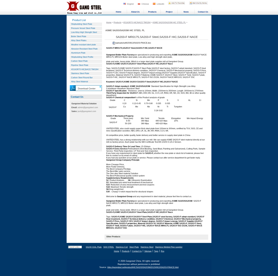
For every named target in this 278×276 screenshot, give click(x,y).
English (130, 4)
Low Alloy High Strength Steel (84, 32)
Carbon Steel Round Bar (82, 77)
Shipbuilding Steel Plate (81, 24)
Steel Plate (134, 247)
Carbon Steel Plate (79, 61)
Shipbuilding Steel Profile (82, 57)
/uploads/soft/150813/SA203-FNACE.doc (133, 43)
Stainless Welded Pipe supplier (168, 247)
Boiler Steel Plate (78, 36)
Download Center (87, 88)
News (186, 12)
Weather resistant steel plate (83, 45)
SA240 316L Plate (94, 247)
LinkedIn (160, 4)
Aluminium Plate (78, 53)
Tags (156, 251)
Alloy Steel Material (79, 81)
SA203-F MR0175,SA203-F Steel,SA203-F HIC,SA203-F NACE (157, 37)
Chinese (145, 4)
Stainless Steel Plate (80, 73)
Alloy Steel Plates (78, 40)
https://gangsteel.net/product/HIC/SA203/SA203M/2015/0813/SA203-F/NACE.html (143, 267)
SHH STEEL (108, 247)
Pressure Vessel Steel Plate (83, 28)
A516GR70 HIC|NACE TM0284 (84, 69)
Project (169, 12)
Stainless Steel (146, 247)
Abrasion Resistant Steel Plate (84, 49)
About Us (135, 12)
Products (152, 12)
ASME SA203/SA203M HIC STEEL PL (169, 22)
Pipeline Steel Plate (79, 65)
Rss (162, 251)
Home (118, 12)
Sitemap (148, 251)
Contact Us (203, 12)
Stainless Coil (122, 247)
